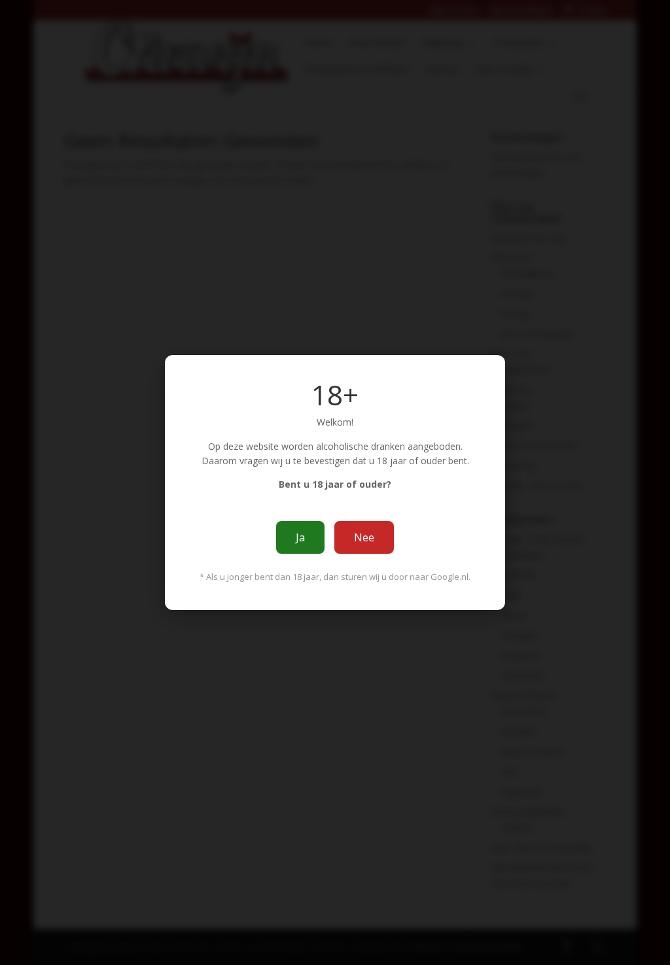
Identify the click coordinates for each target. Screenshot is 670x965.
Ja (300, 537)
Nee (364, 537)
